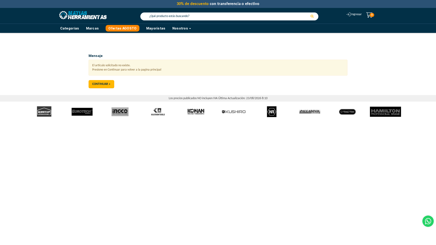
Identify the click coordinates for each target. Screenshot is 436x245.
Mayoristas (156, 28)
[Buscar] (312, 16)
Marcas (92, 28)
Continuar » (101, 84)
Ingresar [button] (356, 14)
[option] (44, 112)
